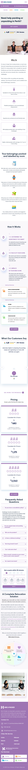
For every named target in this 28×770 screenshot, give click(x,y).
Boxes (11, 10)
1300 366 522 (7, 727)
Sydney (3, 737)
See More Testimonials (13, 392)
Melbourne (16, 737)
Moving (16, 10)
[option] (13, 684)
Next (14, 586)
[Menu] (26, 2)
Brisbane (3, 740)
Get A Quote (14, 26)
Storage (22, 10)
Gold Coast (17, 743)
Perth (2, 743)
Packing (6, 10)
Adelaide (16, 740)
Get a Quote (14, 329)
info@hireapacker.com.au (10, 730)
